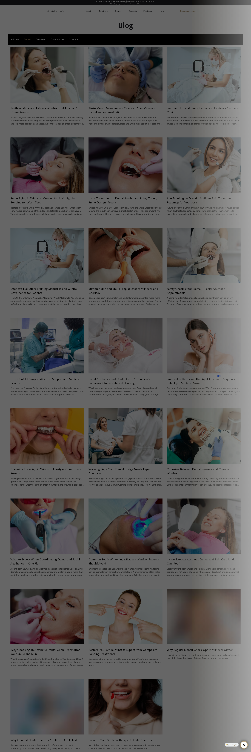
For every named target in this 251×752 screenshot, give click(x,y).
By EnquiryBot (232, 745)
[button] (167, 332)
